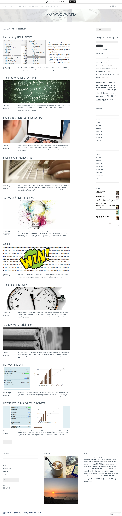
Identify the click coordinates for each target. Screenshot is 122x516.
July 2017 (98, 146)
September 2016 (99, 175)
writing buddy (106, 479)
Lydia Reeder (99, 197)
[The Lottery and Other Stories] (117, 219)
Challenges (100, 85)
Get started (72, 1)
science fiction (88, 473)
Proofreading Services (36, 6)
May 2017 (98, 151)
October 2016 (99, 172)
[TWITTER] (110, 6)
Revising (106, 93)
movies (106, 466)
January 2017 (99, 163)
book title (86, 459)
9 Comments (6, 148)
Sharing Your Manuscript (17, 157)
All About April (99, 77)
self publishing (100, 473)
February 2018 (99, 128)
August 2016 (98, 178)
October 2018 (99, 114)
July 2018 (98, 116)
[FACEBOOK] (113, 6)
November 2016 (99, 169)
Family (109, 87)
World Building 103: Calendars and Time (105, 74)
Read (87, 471)
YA (91, 481)
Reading (100, 93)
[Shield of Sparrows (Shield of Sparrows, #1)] (117, 194)
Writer (91, 479)
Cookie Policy (28, 513)
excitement (86, 464)
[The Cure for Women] (117, 199)
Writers (94, 479)
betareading (97, 457)
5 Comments (6, 395)
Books (112, 82)
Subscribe (99, 45)
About (10, 6)
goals (111, 464)
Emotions (112, 85)
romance (110, 471)
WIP (102, 476)
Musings (111, 89)
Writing (111, 96)
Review (98, 471)
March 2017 (98, 157)
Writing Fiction (104, 99)
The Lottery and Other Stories (102, 216)
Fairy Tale (91, 464)
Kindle (94, 466)
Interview (113, 87)
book (105, 457)
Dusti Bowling (99, 212)
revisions (103, 471)
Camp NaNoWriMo (96, 459)
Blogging (101, 457)
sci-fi (113, 471)
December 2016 (99, 166)
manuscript (101, 466)
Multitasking (111, 466)
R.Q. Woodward (61, 14)
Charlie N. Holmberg (112, 459)
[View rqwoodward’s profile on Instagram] (9, 488)
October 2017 (99, 140)
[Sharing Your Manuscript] (36, 182)
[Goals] (36, 271)
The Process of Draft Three (101, 71)
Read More (56, 71)
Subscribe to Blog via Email (103, 35)
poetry (110, 468)
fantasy (99, 464)
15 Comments (6, 188)
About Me (86, 457)
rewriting (106, 471)
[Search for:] (103, 29)
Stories (112, 93)
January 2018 (99, 131)
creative (91, 461)
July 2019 (98, 111)
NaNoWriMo (97, 468)
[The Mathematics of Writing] (36, 102)
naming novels (90, 468)
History (85, 466)
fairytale (94, 464)
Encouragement (101, 87)
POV (112, 468)
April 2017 (98, 154)
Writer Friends (99, 62)
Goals (6, 243)
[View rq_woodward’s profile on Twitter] (7, 488)
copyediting (86, 461)
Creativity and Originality (17, 324)
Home (4, 6)
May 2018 (98, 119)
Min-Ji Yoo (99, 208)
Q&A (85, 471)
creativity (95, 461)
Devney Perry (99, 192)
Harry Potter (114, 464)
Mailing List (48, 6)
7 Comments (6, 234)
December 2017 (99, 134)
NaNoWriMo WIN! (14, 364)
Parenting (106, 468)
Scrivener (94, 473)
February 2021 (99, 108)
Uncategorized (99, 96)
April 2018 (98, 122)
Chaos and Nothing (100, 65)
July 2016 (98, 181)
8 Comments (6, 277)
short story (107, 473)
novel (103, 468)
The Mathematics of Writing (19, 77)
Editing (106, 85)
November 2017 (99, 137)
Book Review (104, 82)
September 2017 (99, 143)
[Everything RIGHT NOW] (36, 64)
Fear (104, 464)
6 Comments (6, 70)
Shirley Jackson (100, 217)
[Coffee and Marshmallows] (36, 228)
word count (109, 476)
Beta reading (91, 457)
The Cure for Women (100, 196)
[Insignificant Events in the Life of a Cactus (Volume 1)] (117, 214)
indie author (89, 466)
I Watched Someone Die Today (102, 59)
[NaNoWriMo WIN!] (36, 389)
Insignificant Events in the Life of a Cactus (105, 210)
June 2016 (98, 183)
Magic (96, 466)
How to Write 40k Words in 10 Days (24, 402)
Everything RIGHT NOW (17, 37)
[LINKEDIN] (118, 6)
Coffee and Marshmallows (18, 197)
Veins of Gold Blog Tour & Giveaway (103, 68)
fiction (108, 464)
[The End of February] (36, 309)
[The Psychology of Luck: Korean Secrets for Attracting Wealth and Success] (117, 208)
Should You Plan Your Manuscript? (23, 117)
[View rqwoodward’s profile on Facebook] (4, 488)
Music (15, 6)
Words (105, 96)
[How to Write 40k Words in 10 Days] (36, 427)
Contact (56, 6)
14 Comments (6, 433)
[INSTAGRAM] (115, 6)
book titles (90, 459)
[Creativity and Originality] (36, 349)
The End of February (15, 284)
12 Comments (6, 108)
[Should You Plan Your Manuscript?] (36, 142)
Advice (98, 83)
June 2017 (98, 149)
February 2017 (99, 160)
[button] (55, 467)
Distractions (100, 461)
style (110, 473)
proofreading (115, 468)
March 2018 (98, 125)
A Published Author (100, 57)
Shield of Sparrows (100, 191)
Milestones (99, 90)
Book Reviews (23, 6)
